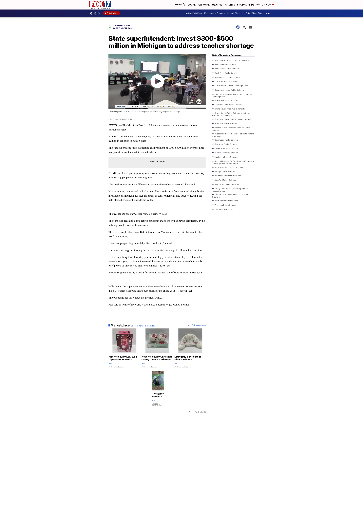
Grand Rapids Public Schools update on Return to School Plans (231, 114)
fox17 (100, 13)
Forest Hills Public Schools (226, 100)
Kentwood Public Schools (225, 144)
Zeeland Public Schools (225, 209)
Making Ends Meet (194, 13)
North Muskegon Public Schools (228, 167)
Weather (217, 4)
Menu (179, 4)
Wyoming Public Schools (225, 205)
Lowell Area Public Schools (226, 148)
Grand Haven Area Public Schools (229, 109)
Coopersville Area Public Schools (229, 90)
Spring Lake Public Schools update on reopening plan (230, 189)
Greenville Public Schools (225, 123)
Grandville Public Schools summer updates (233, 119)
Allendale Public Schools (225, 64)
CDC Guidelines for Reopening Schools (231, 85)
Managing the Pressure (214, 13)
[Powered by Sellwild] (202, 412)
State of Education (235, 13)
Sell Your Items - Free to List (143, 326)
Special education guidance (226, 184)
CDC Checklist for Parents (226, 81)
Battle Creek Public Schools (226, 68)
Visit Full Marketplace (197, 325)
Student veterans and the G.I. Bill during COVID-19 (231, 195)
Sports (230, 4)
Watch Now (264, 4)
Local (192, 4)
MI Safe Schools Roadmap (226, 152)
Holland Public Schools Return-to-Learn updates (231, 128)
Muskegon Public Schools (225, 157)
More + (269, 13)
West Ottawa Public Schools (226, 200)
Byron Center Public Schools (227, 77)
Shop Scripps (245, 4)
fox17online (92, 13)
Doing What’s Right (254, 13)
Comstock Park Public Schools (228, 104)
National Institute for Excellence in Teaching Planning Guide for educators (233, 162)
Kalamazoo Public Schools (226, 140)
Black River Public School (225, 73)
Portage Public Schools (224, 171)
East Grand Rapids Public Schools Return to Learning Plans (232, 95)
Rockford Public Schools (225, 180)
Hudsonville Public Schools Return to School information (233, 134)
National (204, 4)
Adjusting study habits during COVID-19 (231, 60)
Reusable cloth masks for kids (227, 175)
